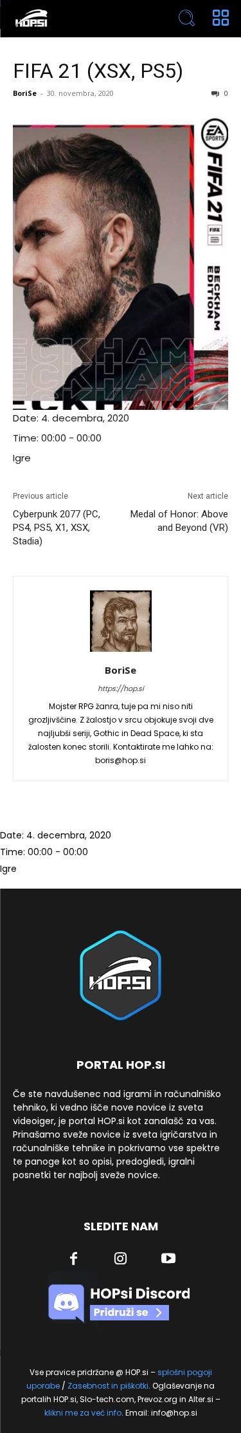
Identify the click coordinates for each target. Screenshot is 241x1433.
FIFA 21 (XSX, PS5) (98, 71)
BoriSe (25, 93)
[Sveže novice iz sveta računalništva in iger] (77, 18)
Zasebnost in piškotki (107, 1385)
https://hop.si (121, 688)
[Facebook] (73, 1259)
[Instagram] (120, 1259)
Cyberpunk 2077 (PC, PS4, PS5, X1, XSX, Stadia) (56, 527)
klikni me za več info (82, 1412)
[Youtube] (168, 1259)
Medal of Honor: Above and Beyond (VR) (179, 520)
